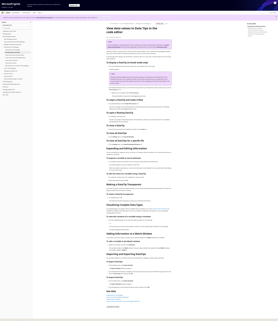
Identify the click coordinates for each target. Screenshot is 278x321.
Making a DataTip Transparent (255, 28)
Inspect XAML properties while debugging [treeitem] (14, 41)
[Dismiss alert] (275, 3)
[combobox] (16, 25)
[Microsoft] (3, 13)
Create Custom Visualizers (160, 209)
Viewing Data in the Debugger (143, 23)
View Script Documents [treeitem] (10, 63)
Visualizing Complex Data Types (255, 30)
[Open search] (270, 12)
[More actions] (170, 23)
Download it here (162, 47)
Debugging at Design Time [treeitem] (10, 71)
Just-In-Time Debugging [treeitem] (10, 68)
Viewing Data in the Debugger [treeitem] (12, 49)
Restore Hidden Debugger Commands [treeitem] (13, 79)
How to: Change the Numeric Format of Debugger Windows (122, 301)
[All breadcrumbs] (107, 23)
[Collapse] (30, 22)
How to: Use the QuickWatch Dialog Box (117, 297)
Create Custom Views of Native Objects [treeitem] (14, 55)
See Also (250, 36)
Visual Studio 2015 (114, 23)
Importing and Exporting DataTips (256, 34)
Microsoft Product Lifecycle (45, 17)
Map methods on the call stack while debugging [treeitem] (17, 65)
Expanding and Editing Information (257, 26)
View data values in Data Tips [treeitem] (12, 52)
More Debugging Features (127, 23)
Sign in (274, 12)
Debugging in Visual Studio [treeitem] (9, 31)
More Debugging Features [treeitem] (10, 39)
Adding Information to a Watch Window (257, 32)
